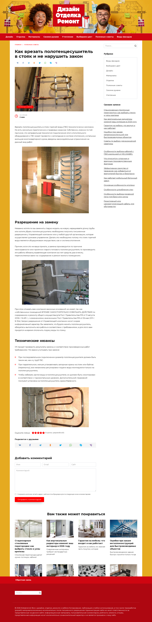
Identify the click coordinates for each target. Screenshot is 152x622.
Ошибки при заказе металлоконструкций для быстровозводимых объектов (117, 134)
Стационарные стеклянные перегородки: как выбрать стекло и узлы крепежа (120, 112)
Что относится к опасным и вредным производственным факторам (118, 161)
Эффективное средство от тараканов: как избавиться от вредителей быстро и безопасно (119, 171)
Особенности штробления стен (118, 190)
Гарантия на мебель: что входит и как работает (91, 541)
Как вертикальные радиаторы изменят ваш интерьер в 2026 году (60, 543)
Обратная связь (23, 580)
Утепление (67, 37)
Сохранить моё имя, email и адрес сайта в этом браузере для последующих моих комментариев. (54, 494)
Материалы (34, 37)
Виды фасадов (124, 37)
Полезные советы (105, 37)
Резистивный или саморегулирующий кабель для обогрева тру (119, 204)
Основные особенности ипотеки (119, 185)
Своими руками (51, 37)
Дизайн (9, 37)
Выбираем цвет (84, 37)
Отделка (20, 37)
